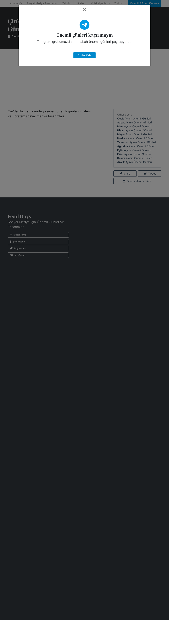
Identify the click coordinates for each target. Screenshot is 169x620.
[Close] (84, 10)
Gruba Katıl (84, 55)
